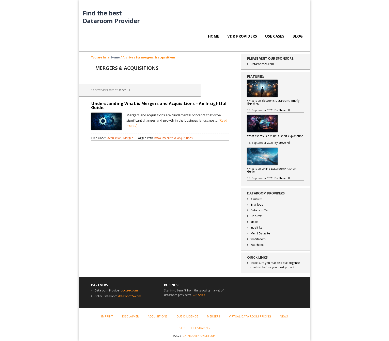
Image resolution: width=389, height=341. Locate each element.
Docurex (256, 216)
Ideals (254, 222)
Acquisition (114, 138)
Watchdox (257, 245)
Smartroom (258, 239)
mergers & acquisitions (177, 138)
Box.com (256, 199)
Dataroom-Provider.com (199, 336)
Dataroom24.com (262, 64)
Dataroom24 (258, 210)
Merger (128, 138)
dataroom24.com (129, 296)
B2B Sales (198, 295)
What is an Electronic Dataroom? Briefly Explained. (273, 102)
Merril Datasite (260, 233)
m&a (157, 138)
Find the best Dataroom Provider (111, 17)
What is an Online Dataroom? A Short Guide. (271, 170)
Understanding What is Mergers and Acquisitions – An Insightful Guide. (159, 105)
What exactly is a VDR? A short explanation (275, 136)
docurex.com (129, 290)
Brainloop (256, 204)
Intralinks (256, 227)
